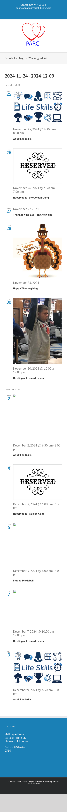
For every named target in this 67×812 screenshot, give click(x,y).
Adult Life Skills (22, 139)
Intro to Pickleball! (23, 580)
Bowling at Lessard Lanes (28, 378)
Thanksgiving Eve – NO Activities (32, 214)
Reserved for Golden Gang (29, 513)
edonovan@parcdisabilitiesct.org (33, 7)
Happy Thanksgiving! (25, 288)
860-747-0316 (15, 749)
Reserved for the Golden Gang (31, 197)
